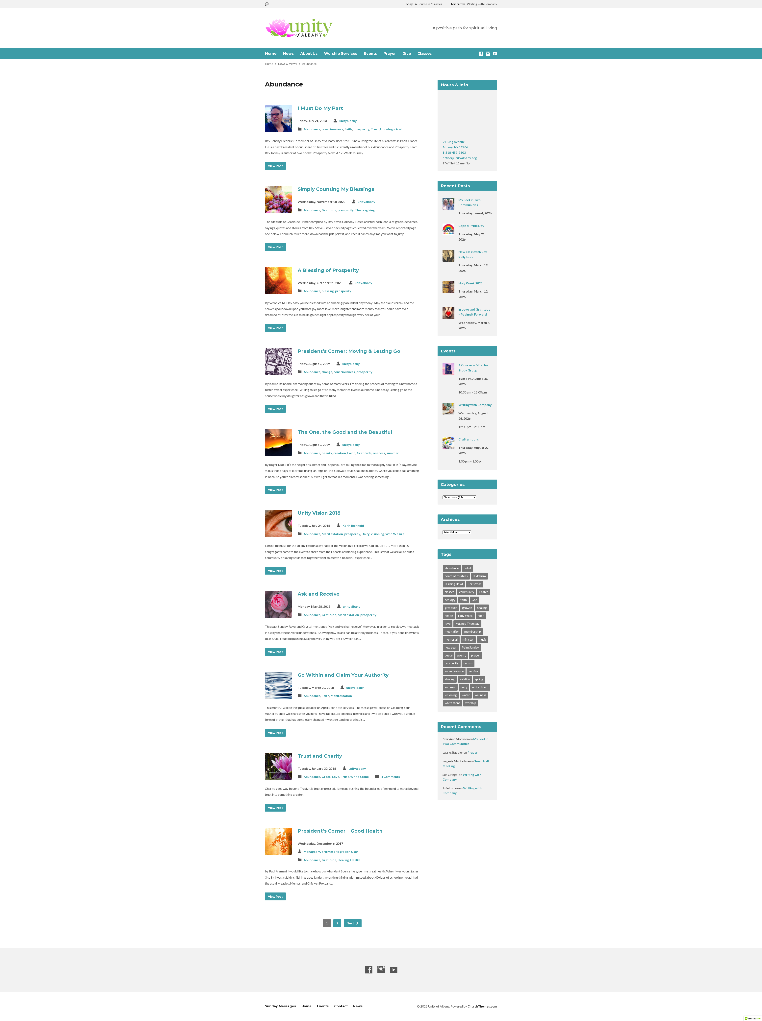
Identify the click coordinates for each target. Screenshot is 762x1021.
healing (482, 607)
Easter (483, 592)
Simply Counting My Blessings (336, 189)
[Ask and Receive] (278, 614)
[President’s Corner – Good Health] (278, 851)
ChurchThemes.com (482, 1006)
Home (270, 53)
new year (451, 647)
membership (472, 631)
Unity (365, 534)
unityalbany (348, 121)
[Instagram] (488, 54)
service (473, 671)
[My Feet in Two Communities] (448, 207)
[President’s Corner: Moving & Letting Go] (278, 371)
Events (370, 53)
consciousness (332, 129)
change (327, 372)
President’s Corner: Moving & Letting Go (349, 351)
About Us (309, 53)
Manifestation (332, 534)
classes (449, 592)
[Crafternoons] (448, 446)
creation (339, 453)
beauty (327, 453)
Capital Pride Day (471, 225)
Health (355, 860)
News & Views (287, 63)
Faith (348, 129)
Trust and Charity (320, 756)
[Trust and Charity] (278, 776)
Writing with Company (475, 405)
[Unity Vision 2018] (278, 533)
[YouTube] (495, 54)
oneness (379, 453)
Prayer (389, 53)
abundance (452, 568)
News (288, 53)
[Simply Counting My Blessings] (278, 210)
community (466, 592)
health (449, 615)
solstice (465, 679)
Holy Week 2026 (470, 283)
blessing (328, 291)
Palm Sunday (470, 647)
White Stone (359, 776)
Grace (326, 776)
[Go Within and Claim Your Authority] (278, 695)
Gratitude (329, 210)
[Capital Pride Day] (448, 233)
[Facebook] (481, 54)
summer (393, 453)
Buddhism (479, 576)
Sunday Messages (280, 1006)
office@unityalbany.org (460, 158)
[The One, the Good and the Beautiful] (278, 453)
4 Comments (390, 776)
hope (481, 615)
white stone (452, 703)
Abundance (309, 63)
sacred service (454, 671)
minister (468, 639)
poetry (461, 655)
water (466, 695)
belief (467, 568)
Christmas (474, 584)
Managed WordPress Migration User (331, 851)
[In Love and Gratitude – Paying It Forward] (448, 316)
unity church (480, 687)
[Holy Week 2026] (448, 290)
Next (351, 923)
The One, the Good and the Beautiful (345, 432)
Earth (351, 453)
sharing (450, 679)
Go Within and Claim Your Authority (343, 675)
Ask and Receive (319, 594)
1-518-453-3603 (454, 152)
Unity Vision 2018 (319, 513)
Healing (343, 860)
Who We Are (394, 534)
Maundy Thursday (467, 623)
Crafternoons (468, 439)
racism (468, 663)
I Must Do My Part (320, 108)
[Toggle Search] (266, 4)
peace (448, 655)
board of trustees (456, 576)
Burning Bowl (454, 584)
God (474, 600)
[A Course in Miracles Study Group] (448, 372)
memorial (451, 639)
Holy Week (465, 615)
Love (335, 776)
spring (479, 679)
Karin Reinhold (353, 525)
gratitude (451, 607)
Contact (341, 1006)
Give (406, 53)
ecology (450, 600)
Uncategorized (391, 129)
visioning (377, 534)
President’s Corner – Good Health (340, 831)
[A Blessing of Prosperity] (278, 291)
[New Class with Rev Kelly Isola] (448, 259)
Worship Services (340, 53)
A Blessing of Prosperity (328, 270)
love (447, 623)
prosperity (361, 129)
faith (463, 600)
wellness (480, 695)
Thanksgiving (365, 210)
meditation (452, 631)
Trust (375, 129)
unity (464, 687)
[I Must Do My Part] (278, 129)
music (482, 639)
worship (470, 703)
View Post (275, 166)
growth (467, 607)
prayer (475, 655)
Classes (425, 53)
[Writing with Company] (448, 412)
